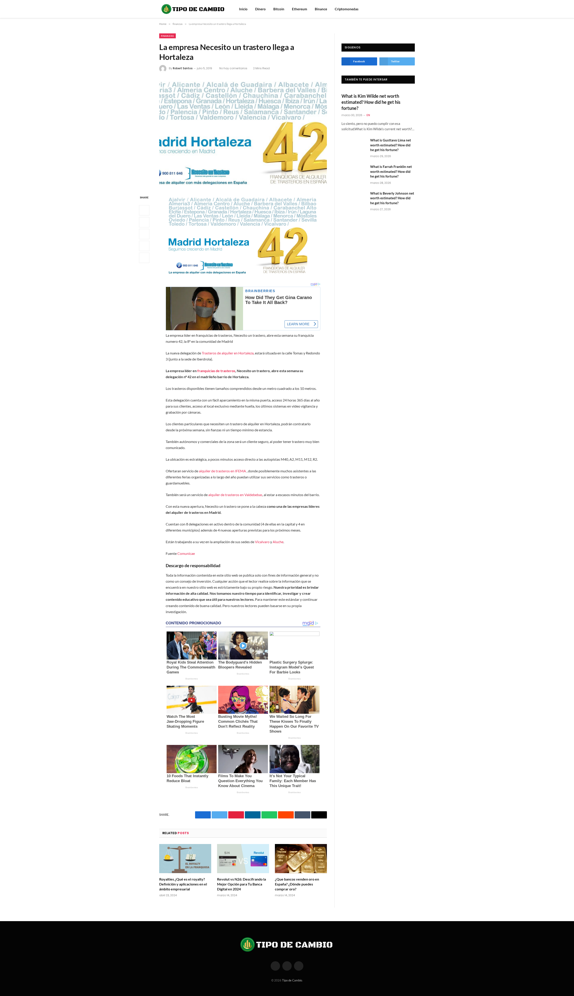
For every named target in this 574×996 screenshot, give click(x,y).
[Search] (406, 9)
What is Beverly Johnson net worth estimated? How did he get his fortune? (392, 198)
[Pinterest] (144, 246)
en (368, 115)
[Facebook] (144, 210)
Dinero (260, 9)
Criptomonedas (347, 9)
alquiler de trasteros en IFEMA (222, 471)
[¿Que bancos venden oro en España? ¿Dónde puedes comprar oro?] (301, 858)
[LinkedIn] (144, 234)
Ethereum (299, 9)
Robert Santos (183, 68)
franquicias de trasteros (216, 371)
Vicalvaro (262, 542)
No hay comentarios (233, 68)
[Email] (144, 258)
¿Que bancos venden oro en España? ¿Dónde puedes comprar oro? (297, 884)
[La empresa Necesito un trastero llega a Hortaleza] (243, 132)
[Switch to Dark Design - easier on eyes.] (412, 9)
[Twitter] (144, 222)
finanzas (167, 36)
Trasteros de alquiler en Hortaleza (228, 353)
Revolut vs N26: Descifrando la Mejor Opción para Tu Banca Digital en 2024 (241, 884)
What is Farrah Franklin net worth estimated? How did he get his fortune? (391, 171)
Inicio (243, 9)
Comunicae (186, 553)
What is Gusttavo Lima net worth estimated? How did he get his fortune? (390, 145)
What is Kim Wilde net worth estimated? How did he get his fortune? (370, 102)
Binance (321, 9)
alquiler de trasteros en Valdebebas (235, 495)
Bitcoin (278, 9)
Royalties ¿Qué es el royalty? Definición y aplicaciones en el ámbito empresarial (183, 884)
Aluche (278, 542)
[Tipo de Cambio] (193, 9)
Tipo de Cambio (292, 980)
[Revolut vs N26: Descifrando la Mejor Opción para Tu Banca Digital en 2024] (243, 858)
